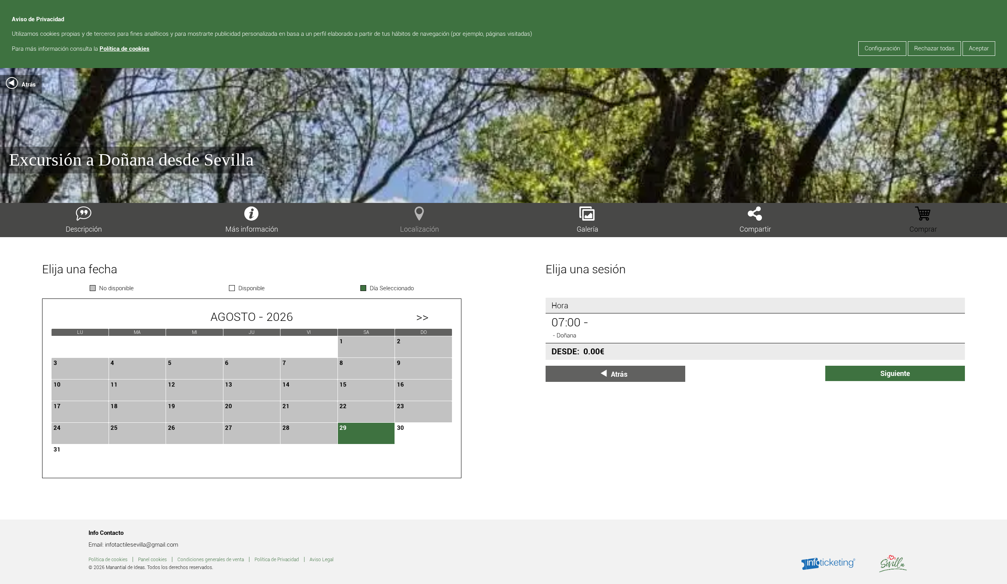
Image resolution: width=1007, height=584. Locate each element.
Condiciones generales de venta (210, 559)
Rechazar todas (934, 48)
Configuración (882, 48)
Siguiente (895, 373)
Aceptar (979, 48)
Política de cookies (124, 48)
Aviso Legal (322, 559)
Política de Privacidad (277, 559)
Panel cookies (152, 559)
